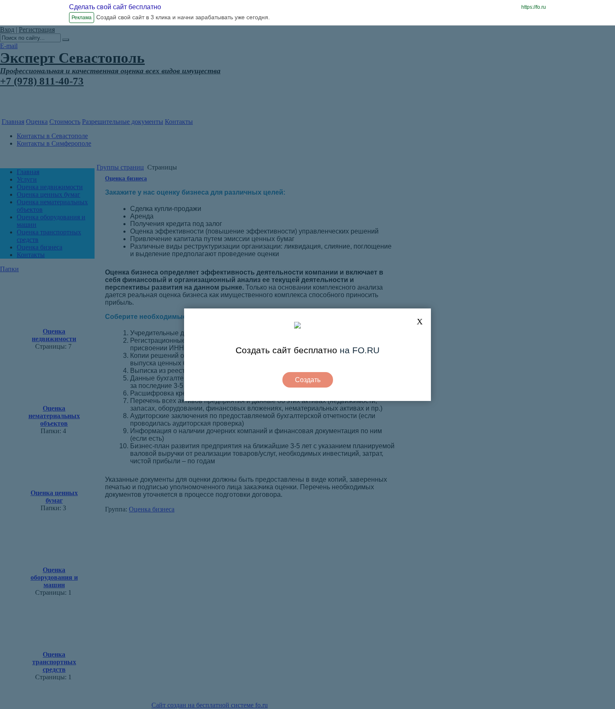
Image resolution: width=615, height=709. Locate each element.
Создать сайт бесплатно (286, 350)
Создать (307, 379)
